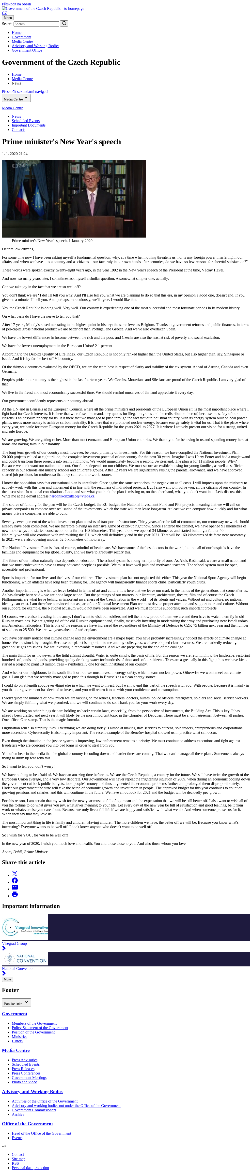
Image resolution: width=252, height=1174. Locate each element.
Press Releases (23, 1069)
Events (17, 1138)
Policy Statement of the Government (40, 1028)
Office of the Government (27, 1123)
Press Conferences (26, 1073)
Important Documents (29, 125)
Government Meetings (29, 1077)
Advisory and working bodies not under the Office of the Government (66, 1105)
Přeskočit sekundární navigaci (25, 91)
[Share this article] (15, 875)
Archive (18, 1114)
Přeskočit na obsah (16, 4)
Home (16, 32)
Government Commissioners (34, 1110)
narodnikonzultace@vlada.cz (71, 496)
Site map (18, 1159)
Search (7, 24)
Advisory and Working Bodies (35, 46)
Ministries (19, 1036)
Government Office (27, 50)
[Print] (15, 896)
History (17, 1041)
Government (21, 37)
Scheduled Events (26, 121)
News (16, 116)
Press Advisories (24, 1060)
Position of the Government (33, 1032)
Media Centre (22, 41)
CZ (4, 13)
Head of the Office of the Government (41, 1133)
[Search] (64, 23)
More (7, 979)
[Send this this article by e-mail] (15, 889)
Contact (18, 1154)
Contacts (18, 129)
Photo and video (24, 1082)
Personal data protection (30, 1168)
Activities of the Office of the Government (45, 1101)
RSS (15, 1163)
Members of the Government (34, 1023)
